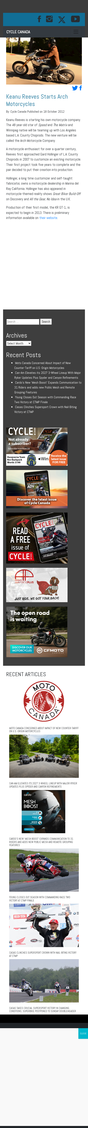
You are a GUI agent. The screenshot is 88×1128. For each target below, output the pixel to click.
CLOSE (83, 1033)
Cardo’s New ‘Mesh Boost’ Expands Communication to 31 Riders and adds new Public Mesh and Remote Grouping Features (47, 387)
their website (48, 218)
